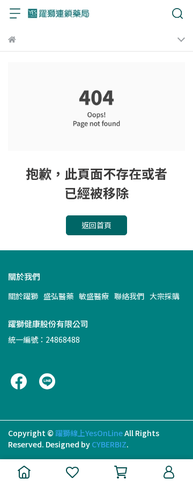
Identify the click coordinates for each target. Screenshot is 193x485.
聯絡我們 (129, 296)
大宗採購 (165, 296)
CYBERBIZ (109, 444)
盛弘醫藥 (58, 296)
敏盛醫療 (94, 296)
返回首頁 (96, 225)
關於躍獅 (23, 296)
